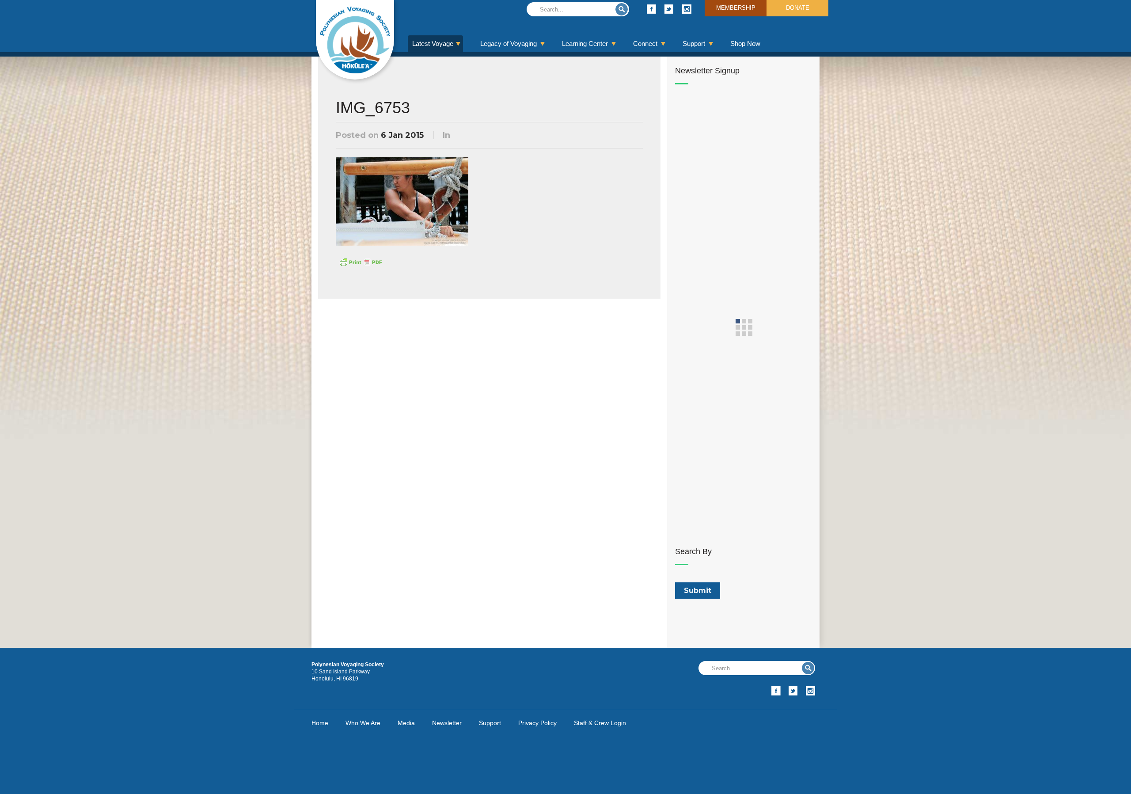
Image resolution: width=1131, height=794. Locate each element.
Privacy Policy (537, 722)
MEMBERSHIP (735, 7)
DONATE (797, 7)
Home (319, 722)
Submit (621, 9)
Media (406, 722)
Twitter (669, 9)
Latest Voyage (432, 43)
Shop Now (745, 43)
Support (694, 43)
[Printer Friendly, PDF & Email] (360, 261)
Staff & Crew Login (600, 722)
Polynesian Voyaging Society (355, 40)
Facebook (651, 9)
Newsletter (447, 722)
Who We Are (362, 722)
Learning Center (585, 43)
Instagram (686, 9)
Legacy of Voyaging (508, 43)
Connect (645, 43)
